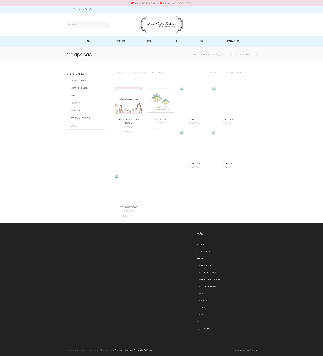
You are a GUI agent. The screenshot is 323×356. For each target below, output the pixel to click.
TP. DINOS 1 (161, 119)
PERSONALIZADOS (80, 118)
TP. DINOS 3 (226, 119)
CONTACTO (203, 328)
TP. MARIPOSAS (128, 207)
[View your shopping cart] (256, 24)
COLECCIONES (78, 80)
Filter (121, 72)
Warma (253, 350)
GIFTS (74, 95)
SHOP (200, 258)
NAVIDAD (75, 103)
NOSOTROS (203, 251)
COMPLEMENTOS (79, 88)
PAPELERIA (76, 110)
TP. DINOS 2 (193, 119)
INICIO (200, 244)
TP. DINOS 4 (193, 163)
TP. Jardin (226, 163)
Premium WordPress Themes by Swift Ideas (134, 350)
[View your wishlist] (251, 24)
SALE (73, 125)
